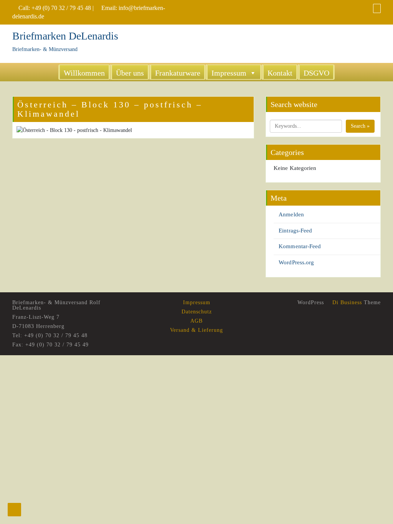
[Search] (377, 8)
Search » (360, 126)
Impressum (228, 73)
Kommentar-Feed (300, 246)
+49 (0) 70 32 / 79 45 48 (61, 8)
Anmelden (291, 214)
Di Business (346, 302)
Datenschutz (197, 312)
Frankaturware (177, 73)
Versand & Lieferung (196, 330)
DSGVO (316, 73)
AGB (196, 321)
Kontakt (280, 73)
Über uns (130, 73)
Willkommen (84, 73)
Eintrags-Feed (295, 230)
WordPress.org (296, 262)
